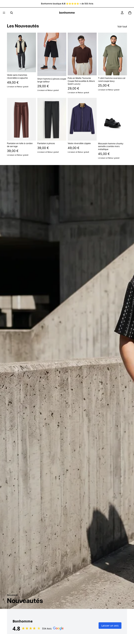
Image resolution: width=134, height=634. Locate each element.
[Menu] (4, 13)
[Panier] (130, 13)
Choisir (33, 66)
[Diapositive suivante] (32, 52)
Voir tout (122, 26)
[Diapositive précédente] (11, 52)
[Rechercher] (11, 13)
